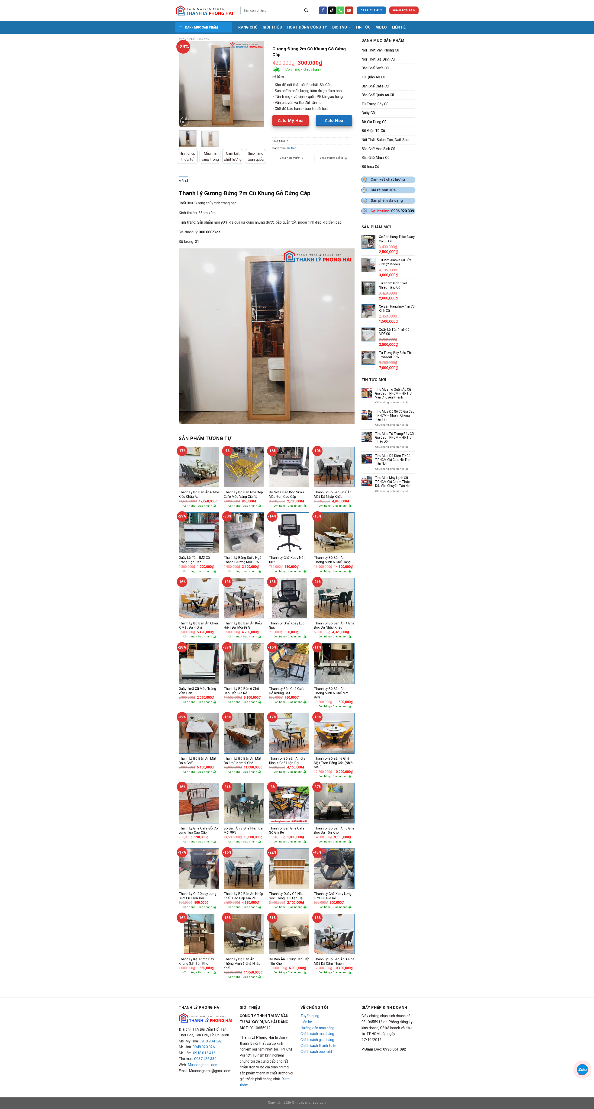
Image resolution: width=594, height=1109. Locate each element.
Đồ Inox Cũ (370, 166)
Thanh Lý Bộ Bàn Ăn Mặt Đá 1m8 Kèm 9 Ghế (242, 761)
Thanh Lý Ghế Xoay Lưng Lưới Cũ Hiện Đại (197, 896)
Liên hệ (306, 1022)
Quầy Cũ (368, 113)
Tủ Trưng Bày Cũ (375, 104)
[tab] (183, 181)
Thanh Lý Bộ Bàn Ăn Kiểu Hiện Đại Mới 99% (243, 625)
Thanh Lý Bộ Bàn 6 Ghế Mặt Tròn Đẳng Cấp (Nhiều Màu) (334, 763)
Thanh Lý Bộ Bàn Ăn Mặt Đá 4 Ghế (197, 761)
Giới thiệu (272, 27)
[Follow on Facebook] (323, 10)
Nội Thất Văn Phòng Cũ (380, 50)
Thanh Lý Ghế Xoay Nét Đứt (287, 560)
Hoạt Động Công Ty (307, 27)
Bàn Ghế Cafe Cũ (375, 86)
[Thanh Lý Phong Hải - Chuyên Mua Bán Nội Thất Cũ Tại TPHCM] (204, 10)
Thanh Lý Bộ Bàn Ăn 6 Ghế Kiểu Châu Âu (199, 494)
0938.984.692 (211, 1041)
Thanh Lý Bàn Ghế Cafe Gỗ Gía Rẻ (286, 830)
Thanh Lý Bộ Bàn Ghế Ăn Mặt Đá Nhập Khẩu (333, 494)
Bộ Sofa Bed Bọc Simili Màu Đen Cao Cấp (286, 494)
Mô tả (183, 181)
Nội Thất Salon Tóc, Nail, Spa (385, 140)
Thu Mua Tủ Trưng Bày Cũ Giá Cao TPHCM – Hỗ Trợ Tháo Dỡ (394, 438)
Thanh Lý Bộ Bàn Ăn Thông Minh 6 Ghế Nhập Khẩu (242, 963)
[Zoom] (184, 121)
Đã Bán (204, 39)
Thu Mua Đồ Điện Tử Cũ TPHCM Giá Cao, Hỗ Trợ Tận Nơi (392, 460)
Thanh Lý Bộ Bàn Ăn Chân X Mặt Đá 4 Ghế (198, 625)
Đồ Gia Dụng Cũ (374, 122)
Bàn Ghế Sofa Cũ (375, 68)
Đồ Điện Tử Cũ (373, 131)
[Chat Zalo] (582, 1069)
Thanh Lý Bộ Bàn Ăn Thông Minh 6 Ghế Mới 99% (331, 693)
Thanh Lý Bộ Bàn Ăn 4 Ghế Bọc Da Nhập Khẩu (334, 625)
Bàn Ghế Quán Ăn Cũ (378, 95)
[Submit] (306, 10)
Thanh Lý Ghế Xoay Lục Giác (286, 625)
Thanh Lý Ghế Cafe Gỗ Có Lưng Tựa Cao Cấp (198, 830)
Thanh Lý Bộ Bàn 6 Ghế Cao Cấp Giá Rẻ (241, 691)
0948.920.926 (204, 1047)
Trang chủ (187, 39)
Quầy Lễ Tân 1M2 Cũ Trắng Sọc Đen (194, 560)
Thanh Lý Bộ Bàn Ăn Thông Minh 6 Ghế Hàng (332, 560)
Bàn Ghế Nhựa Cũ (375, 157)
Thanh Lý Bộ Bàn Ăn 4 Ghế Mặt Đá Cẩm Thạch (334, 961)
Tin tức (363, 27)
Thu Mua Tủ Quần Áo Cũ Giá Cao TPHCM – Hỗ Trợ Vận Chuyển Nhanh (393, 393)
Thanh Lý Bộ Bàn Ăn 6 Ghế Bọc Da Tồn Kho (334, 830)
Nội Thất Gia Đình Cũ (378, 59)
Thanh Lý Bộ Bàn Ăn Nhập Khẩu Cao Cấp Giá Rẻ (243, 896)
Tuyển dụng (309, 1016)
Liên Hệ (399, 27)
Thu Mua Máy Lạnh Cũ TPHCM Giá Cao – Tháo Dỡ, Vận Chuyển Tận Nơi (392, 482)
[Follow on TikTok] (332, 10)
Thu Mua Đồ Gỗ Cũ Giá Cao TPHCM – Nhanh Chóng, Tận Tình (394, 415)
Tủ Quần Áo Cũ (373, 77)
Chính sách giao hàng (317, 1040)
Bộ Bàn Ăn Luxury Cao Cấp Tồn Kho (289, 961)
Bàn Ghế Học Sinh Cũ (378, 149)
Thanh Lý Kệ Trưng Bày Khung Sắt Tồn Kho (196, 961)
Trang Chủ (247, 27)
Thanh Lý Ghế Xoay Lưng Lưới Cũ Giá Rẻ (333, 896)
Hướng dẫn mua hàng (317, 1028)
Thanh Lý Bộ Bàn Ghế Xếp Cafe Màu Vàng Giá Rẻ (243, 494)
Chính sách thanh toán (318, 1045)
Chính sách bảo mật (316, 1051)
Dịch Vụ (339, 27)
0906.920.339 (402, 211)
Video (381, 27)
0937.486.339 (205, 1059)
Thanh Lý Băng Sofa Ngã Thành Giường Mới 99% (242, 560)
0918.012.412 (204, 1053)
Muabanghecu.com (203, 1065)
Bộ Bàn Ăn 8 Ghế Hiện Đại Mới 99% (243, 830)
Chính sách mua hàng (317, 1034)
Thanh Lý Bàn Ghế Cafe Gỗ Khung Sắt (286, 691)
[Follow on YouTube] (349, 10)
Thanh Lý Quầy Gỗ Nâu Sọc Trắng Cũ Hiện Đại (286, 896)
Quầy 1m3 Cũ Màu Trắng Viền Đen (197, 691)
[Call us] (340, 10)
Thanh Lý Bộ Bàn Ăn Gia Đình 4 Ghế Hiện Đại (287, 761)
